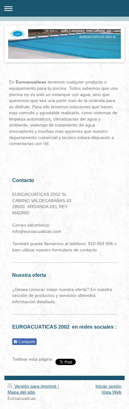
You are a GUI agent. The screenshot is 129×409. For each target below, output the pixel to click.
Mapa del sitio (21, 392)
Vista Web (111, 392)
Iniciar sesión (108, 386)
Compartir (26, 342)
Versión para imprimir (35, 386)
